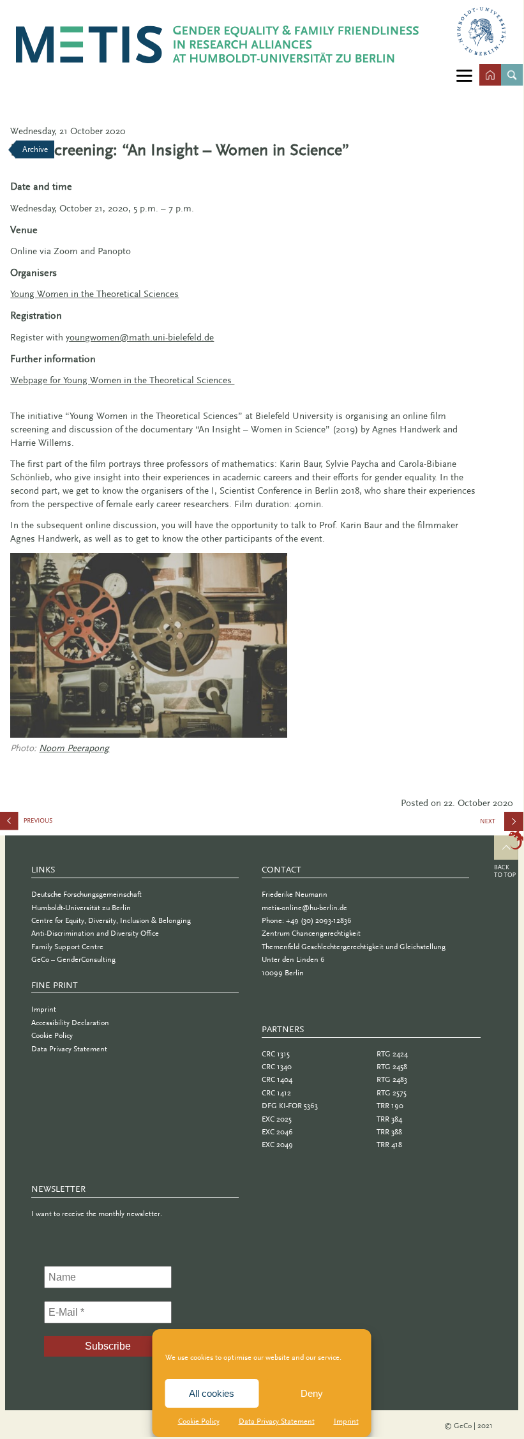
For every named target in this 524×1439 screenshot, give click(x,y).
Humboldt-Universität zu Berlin (81, 907)
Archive (35, 149)
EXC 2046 (277, 1131)
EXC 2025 (277, 1119)
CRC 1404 (277, 1079)
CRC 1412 (276, 1092)
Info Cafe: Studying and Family (502, 825)
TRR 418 (389, 1144)
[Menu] (464, 75)
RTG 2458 (392, 1066)
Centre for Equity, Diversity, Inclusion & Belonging (111, 920)
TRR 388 (389, 1131)
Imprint (346, 1421)
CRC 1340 (277, 1066)
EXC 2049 (277, 1144)
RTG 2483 (392, 1079)
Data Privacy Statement (277, 1421)
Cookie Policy (199, 1421)
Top (509, 855)
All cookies (211, 1393)
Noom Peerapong (74, 748)
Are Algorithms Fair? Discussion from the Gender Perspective (64, 823)
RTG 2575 (392, 1092)
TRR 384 (389, 1119)
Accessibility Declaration (70, 1022)
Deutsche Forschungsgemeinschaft (86, 894)
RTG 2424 (392, 1053)
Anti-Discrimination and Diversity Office (95, 933)
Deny (312, 1393)
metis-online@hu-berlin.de (304, 907)
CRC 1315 (276, 1053)
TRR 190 (390, 1105)
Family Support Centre (67, 946)
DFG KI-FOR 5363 (290, 1105)
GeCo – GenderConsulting (73, 959)
